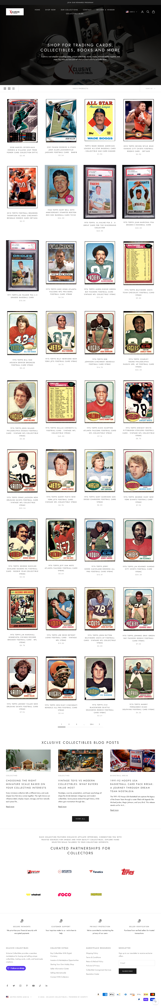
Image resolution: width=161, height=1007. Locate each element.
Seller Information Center (59, 968)
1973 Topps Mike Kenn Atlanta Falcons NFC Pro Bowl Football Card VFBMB (61, 291)
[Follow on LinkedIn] (46, 985)
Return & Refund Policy (94, 961)
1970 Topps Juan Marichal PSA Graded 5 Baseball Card (138, 223)
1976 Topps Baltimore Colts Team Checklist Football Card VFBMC (138, 292)
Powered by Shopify (78, 997)
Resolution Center (92, 974)
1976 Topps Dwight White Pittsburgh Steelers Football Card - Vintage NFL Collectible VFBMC (139, 432)
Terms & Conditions (93, 957)
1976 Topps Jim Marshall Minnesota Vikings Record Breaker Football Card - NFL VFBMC (22, 639)
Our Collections (69, 10)
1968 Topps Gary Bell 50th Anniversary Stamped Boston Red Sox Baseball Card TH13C (61, 212)
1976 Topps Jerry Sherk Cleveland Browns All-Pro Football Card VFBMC (100, 569)
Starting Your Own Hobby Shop (62, 964)
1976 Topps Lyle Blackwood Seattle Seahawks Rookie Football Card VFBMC (100, 709)
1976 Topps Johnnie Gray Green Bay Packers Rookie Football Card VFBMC (139, 638)
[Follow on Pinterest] (27, 985)
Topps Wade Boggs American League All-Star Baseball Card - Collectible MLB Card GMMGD (100, 148)
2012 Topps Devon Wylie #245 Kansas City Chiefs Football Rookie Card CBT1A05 (139, 148)
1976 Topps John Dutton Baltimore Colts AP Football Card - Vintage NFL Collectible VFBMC (100, 639)
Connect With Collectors (59, 977)
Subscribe (127, 971)
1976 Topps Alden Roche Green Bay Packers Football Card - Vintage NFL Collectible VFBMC (100, 291)
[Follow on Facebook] (7, 985)
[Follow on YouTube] (33, 985)
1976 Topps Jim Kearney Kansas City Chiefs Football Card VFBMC (139, 569)
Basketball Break (119, 775)
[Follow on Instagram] (20, 985)
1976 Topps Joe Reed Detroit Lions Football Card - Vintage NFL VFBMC (61, 637)
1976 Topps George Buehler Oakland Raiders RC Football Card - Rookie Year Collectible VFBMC (22, 570)
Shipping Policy (92, 953)
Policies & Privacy (93, 965)
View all (80, 819)
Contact (87, 10)
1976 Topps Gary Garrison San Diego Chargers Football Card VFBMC (100, 499)
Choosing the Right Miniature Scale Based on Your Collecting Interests (26, 784)
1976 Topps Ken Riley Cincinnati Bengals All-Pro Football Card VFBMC (61, 707)
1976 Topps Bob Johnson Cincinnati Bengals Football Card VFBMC (100, 361)
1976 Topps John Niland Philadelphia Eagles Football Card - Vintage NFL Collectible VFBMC (22, 432)
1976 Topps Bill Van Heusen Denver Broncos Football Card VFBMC (22, 362)
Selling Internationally (58, 973)
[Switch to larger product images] (5, 88)
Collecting (11, 775)
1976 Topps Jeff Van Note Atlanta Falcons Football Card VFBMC (61, 568)
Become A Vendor (106, 10)
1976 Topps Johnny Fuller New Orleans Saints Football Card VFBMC (22, 706)
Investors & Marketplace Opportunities (64, 960)
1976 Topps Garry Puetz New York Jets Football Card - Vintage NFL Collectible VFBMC (61, 499)
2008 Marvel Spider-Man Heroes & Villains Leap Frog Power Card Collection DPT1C (22, 150)
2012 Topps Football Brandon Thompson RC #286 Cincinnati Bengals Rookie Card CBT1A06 (22, 215)
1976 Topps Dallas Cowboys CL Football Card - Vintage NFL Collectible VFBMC (61, 430)
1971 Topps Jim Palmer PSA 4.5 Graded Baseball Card (22, 296)
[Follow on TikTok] (40, 985)
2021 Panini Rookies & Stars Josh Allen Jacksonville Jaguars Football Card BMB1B (61, 150)
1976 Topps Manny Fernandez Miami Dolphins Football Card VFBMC (139, 707)
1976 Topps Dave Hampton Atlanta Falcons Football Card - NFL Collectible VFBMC (100, 430)
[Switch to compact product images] (13, 88)
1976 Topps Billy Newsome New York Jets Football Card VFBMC (61, 360)
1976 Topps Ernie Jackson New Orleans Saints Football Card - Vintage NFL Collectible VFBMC (22, 501)
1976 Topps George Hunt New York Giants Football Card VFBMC (139, 499)
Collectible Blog (75, 14)
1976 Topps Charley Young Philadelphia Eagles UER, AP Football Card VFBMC (138, 363)
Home (37, 10)
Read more (10, 806)
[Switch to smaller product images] (9, 88)
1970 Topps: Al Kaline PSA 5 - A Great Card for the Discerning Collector (100, 225)
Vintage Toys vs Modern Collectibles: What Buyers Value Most (78, 784)
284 (91, 724)
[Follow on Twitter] (14, 985)
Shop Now (50, 10)
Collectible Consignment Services (98, 970)
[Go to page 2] (99, 724)
